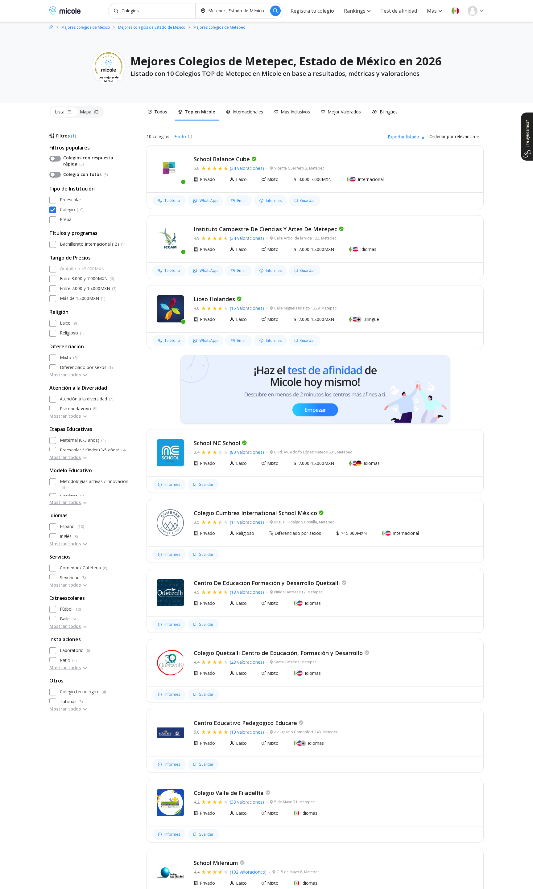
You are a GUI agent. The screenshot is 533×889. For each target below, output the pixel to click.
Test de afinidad (398, 10)
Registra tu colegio (312, 10)
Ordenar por (441, 136)
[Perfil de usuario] (476, 11)
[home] (51, 27)
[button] (455, 10)
